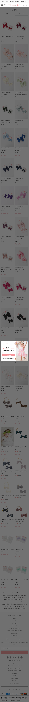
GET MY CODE (8, 355)
